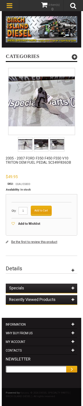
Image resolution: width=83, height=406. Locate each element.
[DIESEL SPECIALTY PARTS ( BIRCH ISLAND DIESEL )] (41, 29)
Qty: (14, 210)
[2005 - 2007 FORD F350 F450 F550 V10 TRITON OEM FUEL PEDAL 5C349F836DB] (25, 138)
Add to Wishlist (29, 223)
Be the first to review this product (34, 242)
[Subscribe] (71, 369)
